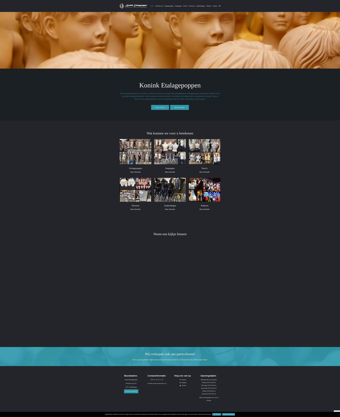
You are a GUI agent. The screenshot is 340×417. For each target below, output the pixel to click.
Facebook (183, 379)
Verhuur (208, 6)
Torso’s (185, 6)
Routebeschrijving (131, 391)
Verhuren (204, 205)
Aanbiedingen (200, 6)
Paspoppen (178, 6)
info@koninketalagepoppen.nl (157, 383)
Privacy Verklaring (228, 414)
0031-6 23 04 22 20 (157, 379)
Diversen (192, 6)
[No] (338, 414)
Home (152, 6)
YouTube (183, 385)
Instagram (183, 382)
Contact (215, 6)
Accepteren (217, 414)
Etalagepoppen (169, 6)
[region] (170, 40)
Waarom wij (159, 6)
